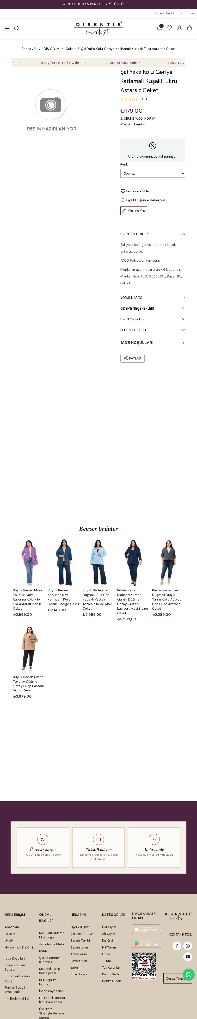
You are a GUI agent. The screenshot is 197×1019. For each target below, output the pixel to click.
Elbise (106, 954)
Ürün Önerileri (132, 319)
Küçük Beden (112, 974)
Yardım (75, 968)
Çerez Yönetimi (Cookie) (50, 960)
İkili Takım (109, 947)
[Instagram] (187, 946)
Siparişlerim (79, 947)
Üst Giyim (109, 927)
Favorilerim (79, 961)
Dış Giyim (109, 940)
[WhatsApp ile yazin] (189, 975)
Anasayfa (12, 927)
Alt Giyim (108, 934)
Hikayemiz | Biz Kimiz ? (20, 949)
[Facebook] (176, 946)
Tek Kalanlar (111, 968)
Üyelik (9, 940)
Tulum (106, 961)
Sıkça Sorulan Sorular (15, 967)
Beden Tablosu (133, 330)
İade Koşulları (15, 958)
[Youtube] (187, 956)
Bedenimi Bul (19, 998)
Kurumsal (188, 13)
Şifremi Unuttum (82, 934)
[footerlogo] (177, 916)
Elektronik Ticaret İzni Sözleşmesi (52, 1000)
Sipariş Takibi (164, 13)
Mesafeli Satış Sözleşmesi (49, 971)
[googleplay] (146, 943)
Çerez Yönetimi (178, 978)
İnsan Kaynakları (51, 991)
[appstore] (146, 929)
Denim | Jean (111, 981)
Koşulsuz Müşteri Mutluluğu (52, 935)
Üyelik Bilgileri (81, 927)
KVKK (43, 951)
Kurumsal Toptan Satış (17, 978)
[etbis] (144, 966)
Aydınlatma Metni (52, 944)
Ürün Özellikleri (134, 234)
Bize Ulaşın (79, 974)
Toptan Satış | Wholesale (15, 989)
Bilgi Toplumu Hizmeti (48, 982)
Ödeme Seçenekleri (137, 308)
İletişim (10, 934)
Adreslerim (79, 954)
